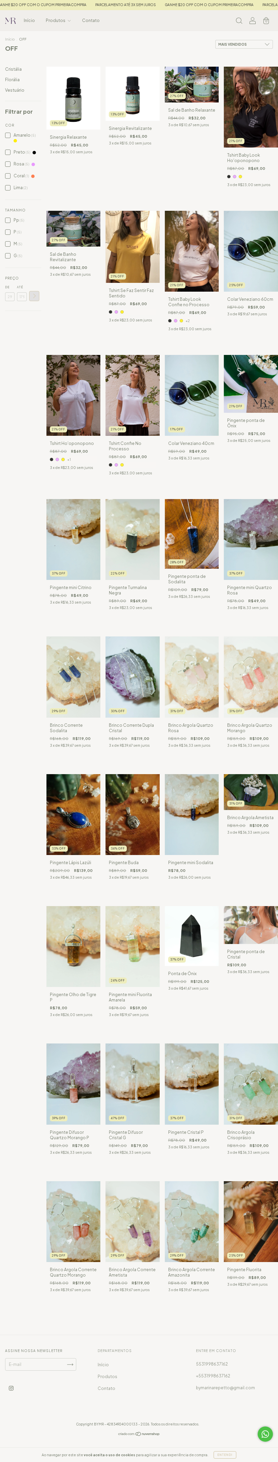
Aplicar (34, 296)
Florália (12, 79)
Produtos (56, 20)
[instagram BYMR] (11, 1388)
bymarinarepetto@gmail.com (225, 1387)
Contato (91, 20)
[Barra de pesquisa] (239, 21)
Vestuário (14, 90)
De (7, 287)
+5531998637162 (213, 1375)
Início (29, 20)
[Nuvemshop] (139, 1434)
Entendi (225, 1455)
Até (20, 287)
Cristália (13, 69)
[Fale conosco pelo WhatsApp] (265, 1434)
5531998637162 (212, 1364)
